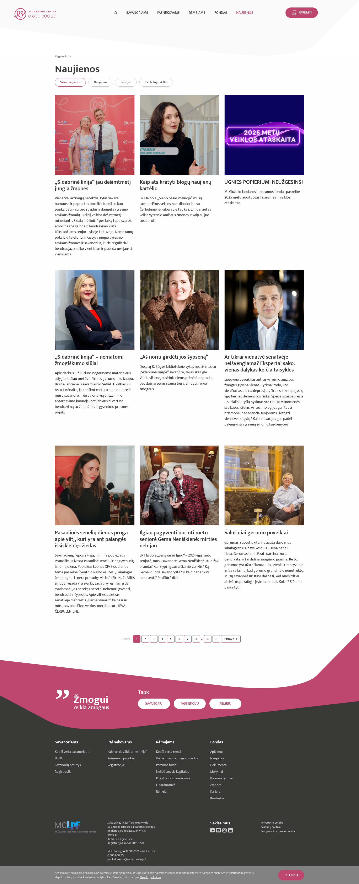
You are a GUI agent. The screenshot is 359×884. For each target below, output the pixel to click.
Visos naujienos (70, 82)
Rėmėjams (197, 13)
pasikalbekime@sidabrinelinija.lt (127, 859)
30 (207, 638)
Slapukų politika (271, 827)
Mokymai (216, 772)
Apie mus (216, 752)
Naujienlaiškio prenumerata (278, 831)
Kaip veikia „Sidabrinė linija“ (127, 752)
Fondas (220, 13)
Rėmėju (225, 703)
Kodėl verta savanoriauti (72, 752)
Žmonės (215, 785)
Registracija (63, 772)
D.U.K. (59, 758)
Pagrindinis (63, 56)
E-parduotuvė (165, 785)
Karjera (215, 791)
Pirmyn (229, 638)
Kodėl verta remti (168, 752)
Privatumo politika (272, 822)
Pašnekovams (168, 13)
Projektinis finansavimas (173, 778)
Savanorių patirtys (68, 765)
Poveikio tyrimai (221, 778)
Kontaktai (217, 798)
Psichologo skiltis (156, 82)
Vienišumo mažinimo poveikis (177, 758)
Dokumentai (218, 765)
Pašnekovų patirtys (120, 758)
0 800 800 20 (115, 855)
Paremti (305, 12)
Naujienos (244, 13)
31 (216, 638)
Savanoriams (137, 13)
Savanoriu (153, 703)
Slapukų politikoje (150, 877)
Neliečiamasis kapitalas (172, 772)
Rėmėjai (161, 791)
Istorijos (125, 82)
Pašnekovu (190, 703)
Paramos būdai (166, 765)
